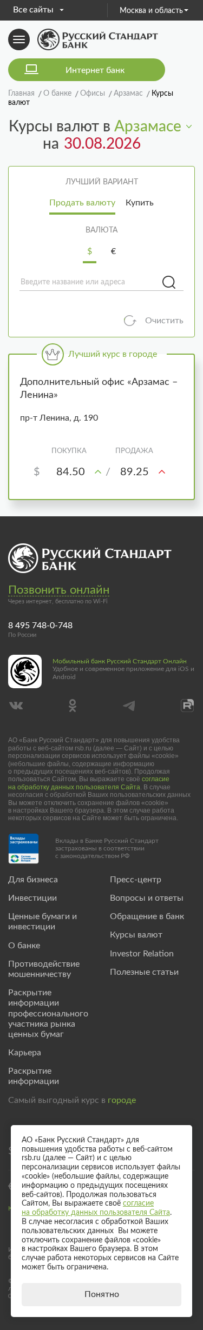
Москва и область (151, 11)
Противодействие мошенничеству (44, 969)
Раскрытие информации (33, 1076)
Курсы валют (136, 934)
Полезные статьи (144, 972)
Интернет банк (95, 70)
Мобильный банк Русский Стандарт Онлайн (120, 661)
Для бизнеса (33, 879)
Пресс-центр (135, 879)
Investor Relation (142, 953)
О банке (24, 945)
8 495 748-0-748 (40, 625)
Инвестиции (32, 898)
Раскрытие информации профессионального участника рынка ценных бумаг (48, 1013)
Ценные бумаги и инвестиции (42, 921)
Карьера (24, 1052)
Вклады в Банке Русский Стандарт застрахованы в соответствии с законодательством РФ (107, 848)
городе (122, 1100)
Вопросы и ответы (147, 898)
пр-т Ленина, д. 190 (59, 418)
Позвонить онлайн (58, 590)
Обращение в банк (147, 916)
